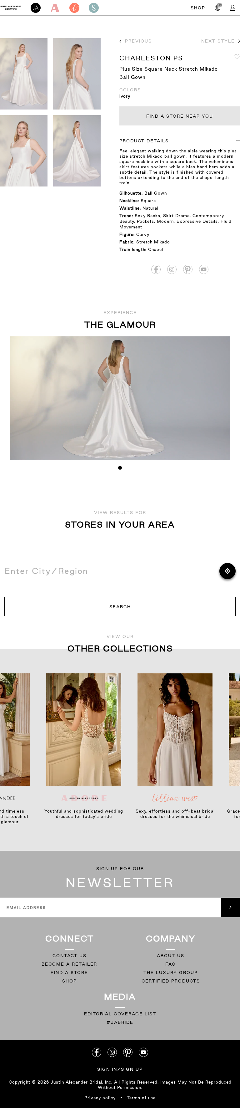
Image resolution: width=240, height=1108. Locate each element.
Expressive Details (197, 221)
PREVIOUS (138, 41)
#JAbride (120, 1022)
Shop (198, 8)
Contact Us (69, 955)
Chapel (155, 249)
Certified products (171, 981)
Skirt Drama (176, 215)
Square (148, 200)
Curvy (142, 234)
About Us (170, 955)
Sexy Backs (147, 215)
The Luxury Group (170, 972)
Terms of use (141, 1097)
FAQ (170, 964)
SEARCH (120, 607)
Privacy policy (100, 1097)
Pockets (145, 221)
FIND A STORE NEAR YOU (179, 116)
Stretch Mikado (153, 242)
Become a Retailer (69, 964)
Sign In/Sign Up (120, 1069)
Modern (165, 221)
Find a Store (69, 972)
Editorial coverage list (120, 1014)
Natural (150, 208)
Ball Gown (155, 193)
